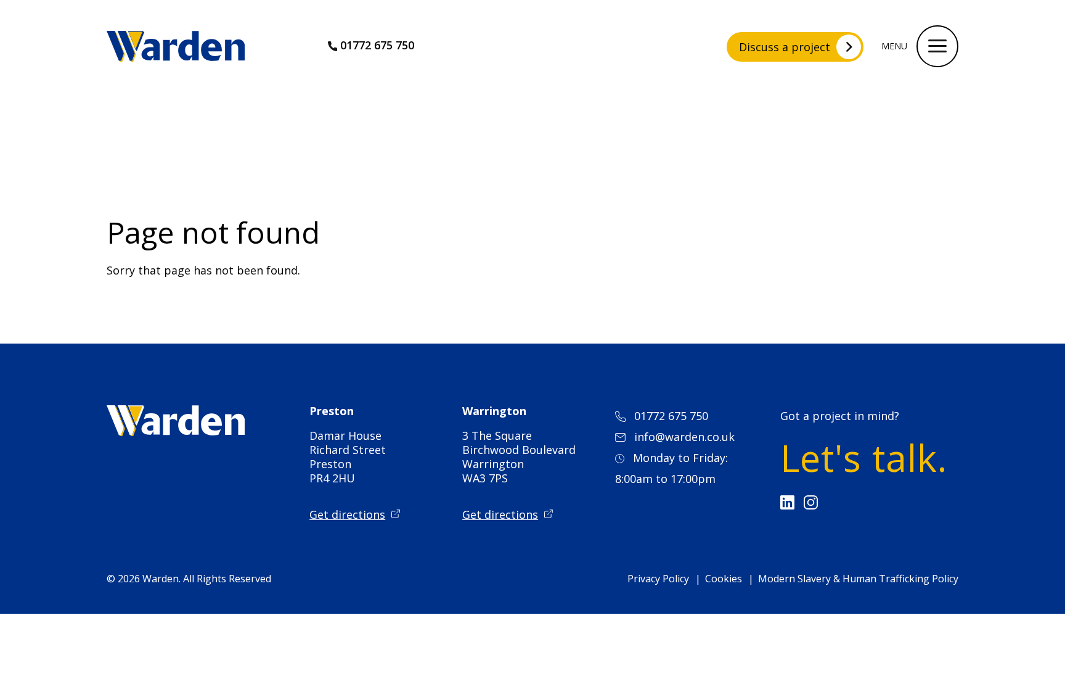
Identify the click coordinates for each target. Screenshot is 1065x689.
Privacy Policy (658, 578)
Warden (160, 578)
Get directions (347, 514)
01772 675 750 (377, 45)
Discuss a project (784, 46)
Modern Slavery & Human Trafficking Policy (858, 578)
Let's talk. (863, 457)
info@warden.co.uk (684, 436)
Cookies (723, 578)
